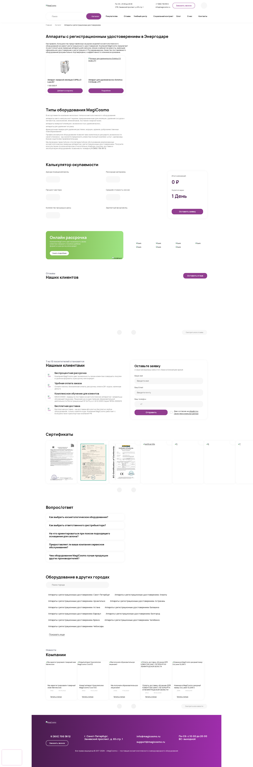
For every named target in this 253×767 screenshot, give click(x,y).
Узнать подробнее (59, 253)
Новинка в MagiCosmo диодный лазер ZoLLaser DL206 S (187, 686)
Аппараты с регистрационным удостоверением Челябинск (132, 620)
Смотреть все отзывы (194, 332)
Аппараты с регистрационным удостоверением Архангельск (76, 601)
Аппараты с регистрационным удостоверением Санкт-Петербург (79, 594)
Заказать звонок (57, 743)
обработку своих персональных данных (186, 412)
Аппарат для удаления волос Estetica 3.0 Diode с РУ (105, 81)
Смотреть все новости (194, 706)
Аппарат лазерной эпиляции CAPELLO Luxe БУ (64, 81)
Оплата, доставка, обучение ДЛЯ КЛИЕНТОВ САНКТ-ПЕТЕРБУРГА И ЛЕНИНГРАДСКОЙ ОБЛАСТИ (156, 687)
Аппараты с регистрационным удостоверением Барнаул (74, 613)
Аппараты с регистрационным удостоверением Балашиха (132, 607)
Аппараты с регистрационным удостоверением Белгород (133, 613)
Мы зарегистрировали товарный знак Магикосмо (62, 686)
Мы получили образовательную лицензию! (124, 686)
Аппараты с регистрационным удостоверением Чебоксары (76, 626)
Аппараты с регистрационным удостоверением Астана (74, 607)
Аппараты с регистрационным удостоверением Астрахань (137, 601)
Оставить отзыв (195, 275)
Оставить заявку (187, 211)
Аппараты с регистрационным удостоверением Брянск (74, 620)
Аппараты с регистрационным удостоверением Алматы (141, 594)
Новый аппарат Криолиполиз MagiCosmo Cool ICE (91, 686)
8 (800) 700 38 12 (98, 148)
